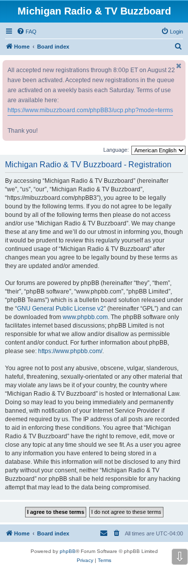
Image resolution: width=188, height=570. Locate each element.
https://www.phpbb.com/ (70, 351)
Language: (116, 150)
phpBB (68, 551)
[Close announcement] (178, 66)
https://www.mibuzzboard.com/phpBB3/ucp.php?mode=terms (90, 110)
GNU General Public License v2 (60, 308)
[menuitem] (27, 32)
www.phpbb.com (85, 317)
